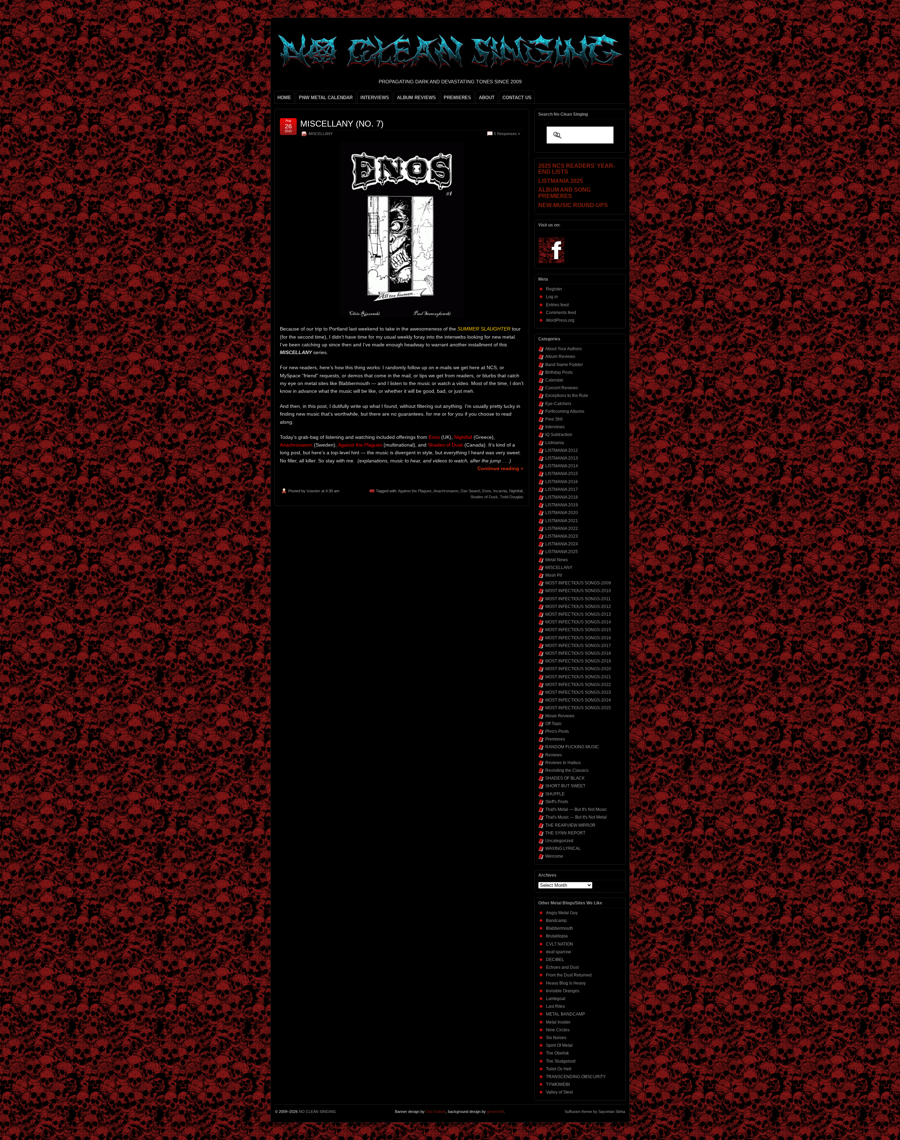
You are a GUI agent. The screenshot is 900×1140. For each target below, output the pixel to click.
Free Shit (553, 419)
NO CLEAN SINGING (317, 1111)
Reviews (553, 754)
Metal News (556, 559)
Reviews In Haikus (563, 762)
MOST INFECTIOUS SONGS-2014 (578, 622)
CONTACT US (517, 97)
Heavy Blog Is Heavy (566, 983)
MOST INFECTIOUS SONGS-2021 (578, 676)
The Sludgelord (561, 1061)
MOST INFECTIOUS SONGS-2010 (578, 590)
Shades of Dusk (484, 497)
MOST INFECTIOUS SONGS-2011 (578, 598)
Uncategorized (559, 840)
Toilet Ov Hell (558, 1069)
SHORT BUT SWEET (565, 785)
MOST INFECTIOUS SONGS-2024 (578, 700)
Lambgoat (555, 998)
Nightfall (515, 491)
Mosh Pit (553, 575)
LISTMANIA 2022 (561, 528)
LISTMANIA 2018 (561, 497)
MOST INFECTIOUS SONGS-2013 (578, 614)
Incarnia (500, 491)
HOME (284, 97)
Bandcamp (556, 920)
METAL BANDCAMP (565, 1014)
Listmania (554, 442)
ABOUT (487, 97)
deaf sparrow (558, 951)
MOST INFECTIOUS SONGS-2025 (578, 707)
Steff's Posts (556, 801)
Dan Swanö (470, 491)
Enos (486, 491)
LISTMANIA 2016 (561, 481)
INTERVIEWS (374, 97)
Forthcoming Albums (564, 411)
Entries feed (557, 304)
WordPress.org (560, 320)
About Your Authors (563, 348)
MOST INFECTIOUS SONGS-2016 (578, 637)
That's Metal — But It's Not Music (576, 809)
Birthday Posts (559, 372)
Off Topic (553, 723)
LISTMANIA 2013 (561, 458)
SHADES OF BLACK (565, 778)
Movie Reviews (559, 715)
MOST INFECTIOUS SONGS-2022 (578, 684)
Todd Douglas (511, 497)
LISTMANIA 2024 (561, 544)
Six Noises (556, 1037)
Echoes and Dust (562, 967)
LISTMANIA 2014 (561, 465)
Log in (552, 296)
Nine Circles (558, 1029)
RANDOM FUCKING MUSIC (572, 746)
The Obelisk (557, 1053)
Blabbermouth (559, 928)
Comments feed (561, 312)
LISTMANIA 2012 (561, 450)
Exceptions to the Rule (566, 395)
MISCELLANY (321, 134)
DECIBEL (555, 959)
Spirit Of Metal (559, 1045)
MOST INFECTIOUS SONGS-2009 (578, 583)
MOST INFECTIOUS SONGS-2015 (578, 629)
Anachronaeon (445, 491)
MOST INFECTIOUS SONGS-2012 (578, 606)
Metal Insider (558, 1022)
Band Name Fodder (564, 364)
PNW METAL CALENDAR (326, 97)
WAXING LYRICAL (563, 848)
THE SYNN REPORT (565, 833)
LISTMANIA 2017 (561, 489)
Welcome (554, 856)
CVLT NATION (559, 944)
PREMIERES (457, 97)
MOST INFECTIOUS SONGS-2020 (578, 668)
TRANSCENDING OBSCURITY (576, 1076)
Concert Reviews (561, 387)
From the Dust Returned (569, 975)
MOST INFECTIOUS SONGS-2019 (578, 661)
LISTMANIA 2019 (561, 504)
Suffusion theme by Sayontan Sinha (595, 1111)
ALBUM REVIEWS (416, 97)
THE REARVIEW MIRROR (570, 825)
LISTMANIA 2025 (561, 551)
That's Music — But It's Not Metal (576, 817)
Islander (313, 491)
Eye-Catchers (558, 403)
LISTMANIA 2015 (561, 473)
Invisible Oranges (562, 990)
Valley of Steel (559, 1092)
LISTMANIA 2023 (561, 536)
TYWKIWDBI (558, 1084)
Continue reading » (500, 468)
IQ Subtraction (558, 434)
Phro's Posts (557, 731)
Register (554, 289)
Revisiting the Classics (567, 770)
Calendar (554, 380)
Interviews (555, 426)
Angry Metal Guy (562, 912)
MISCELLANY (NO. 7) (342, 123)
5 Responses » (507, 134)
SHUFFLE (555, 794)
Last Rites (555, 1006)
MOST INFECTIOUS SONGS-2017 (578, 645)
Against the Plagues (415, 491)
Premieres (555, 739)
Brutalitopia (557, 936)
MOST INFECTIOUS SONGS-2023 (578, 692)
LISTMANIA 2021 (561, 520)
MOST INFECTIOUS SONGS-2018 (578, 653)
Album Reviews (560, 356)
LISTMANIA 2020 (561, 512)
